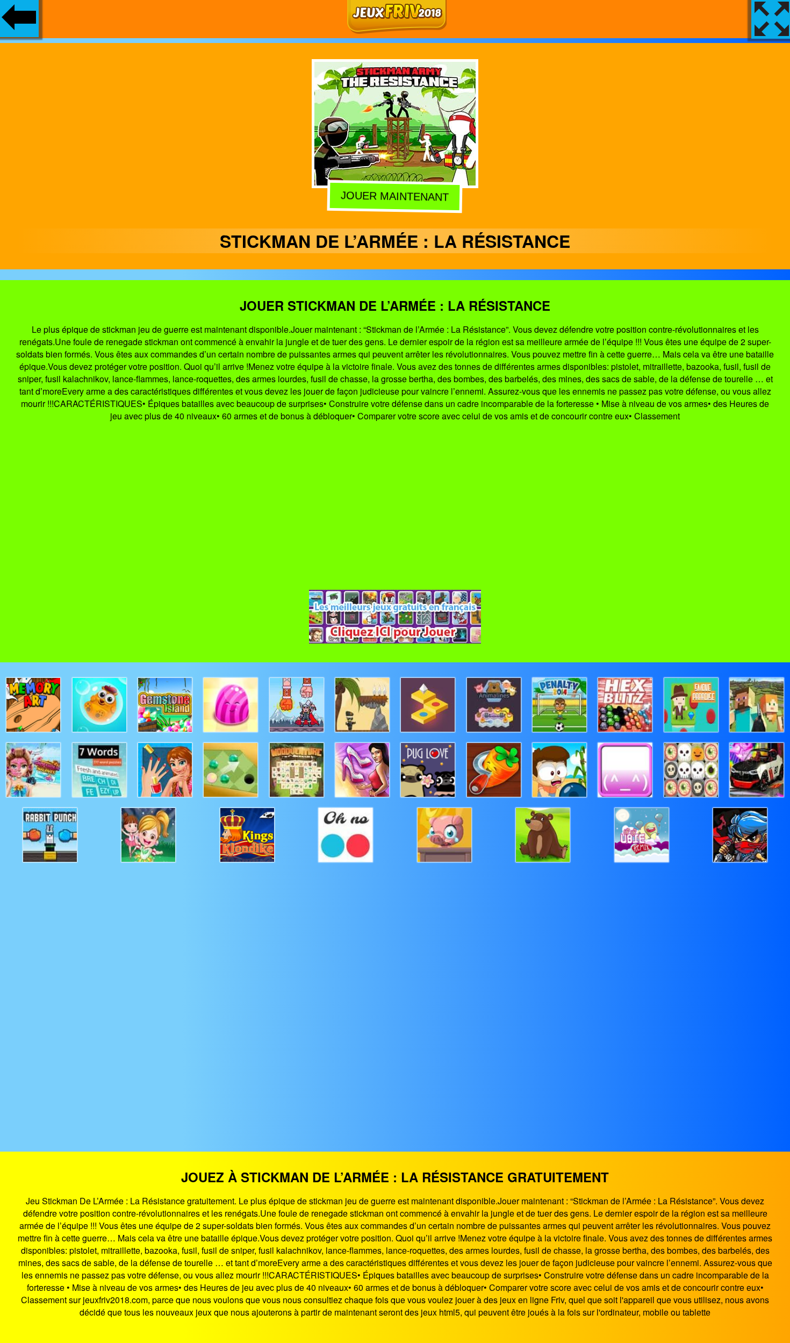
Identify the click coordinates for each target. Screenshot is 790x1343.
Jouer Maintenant (394, 196)
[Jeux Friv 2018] (397, 30)
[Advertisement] (395, 506)
